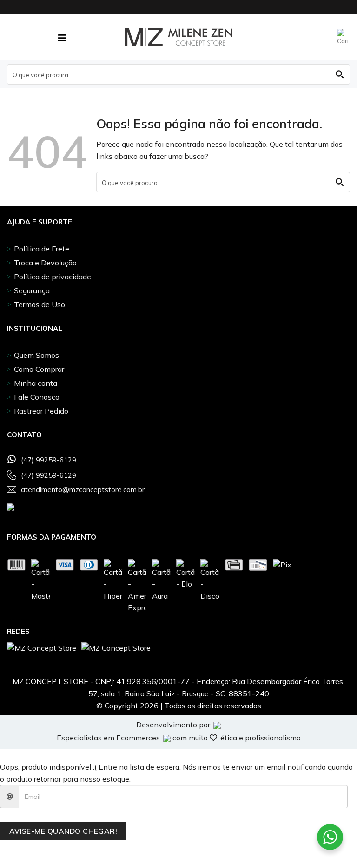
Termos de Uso (39, 304)
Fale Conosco (37, 397)
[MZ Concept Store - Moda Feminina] (178, 37)
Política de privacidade (52, 276)
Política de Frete (41, 248)
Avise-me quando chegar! (63, 831)
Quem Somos (36, 355)
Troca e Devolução (45, 262)
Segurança (32, 290)
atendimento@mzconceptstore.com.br (83, 490)
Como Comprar (39, 369)
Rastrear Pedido (41, 411)
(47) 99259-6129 (48, 460)
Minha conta (35, 383)
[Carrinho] (343, 37)
